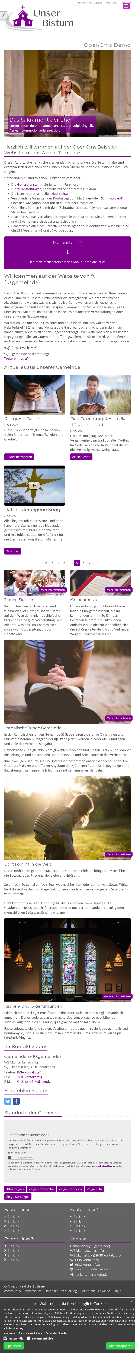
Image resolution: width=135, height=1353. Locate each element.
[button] (7, 1101)
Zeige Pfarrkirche (41, 1189)
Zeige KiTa (94, 1189)
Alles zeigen (15, 1189)
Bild (59, 203)
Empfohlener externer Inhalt (28, 1135)
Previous (13, 93)
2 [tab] (65, 133)
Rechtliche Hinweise (95, 1291)
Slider (87, 198)
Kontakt (111, 2)
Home (82, 2)
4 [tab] (75, 133)
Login (117, 1291)
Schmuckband (111, 198)
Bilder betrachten (19, 457)
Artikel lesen (81, 457)
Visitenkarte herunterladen (90, 1274)
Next (122, 93)
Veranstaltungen (29, 189)
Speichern (13, 1346)
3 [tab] (70, 133)
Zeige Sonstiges (17, 1196)
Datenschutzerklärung (103, 1165)
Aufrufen (12, 551)
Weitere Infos (14, 358)
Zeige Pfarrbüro (70, 1189)
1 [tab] (59, 133)
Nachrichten (61, 193)
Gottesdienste (27, 184)
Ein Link (13, 1216)
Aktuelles (95, 2)
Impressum (32, 1291)
